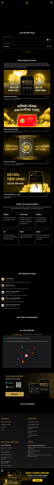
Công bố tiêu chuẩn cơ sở (6, 448)
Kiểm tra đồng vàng (6, 445)
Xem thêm (47, 96)
